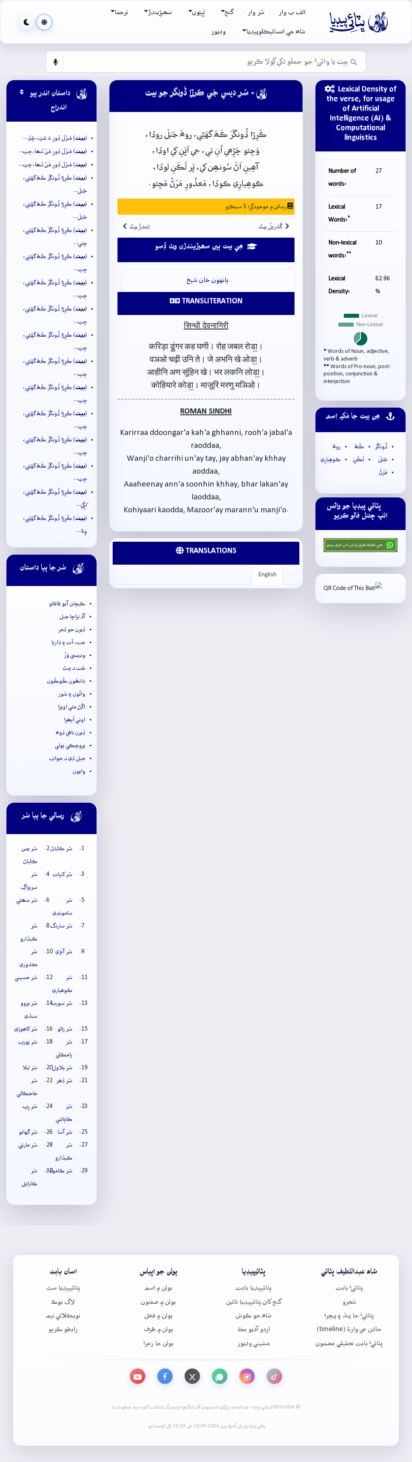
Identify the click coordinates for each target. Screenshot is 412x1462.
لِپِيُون (198, 12)
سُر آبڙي (64, 951)
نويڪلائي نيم (63, 1315)
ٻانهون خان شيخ (208, 280)
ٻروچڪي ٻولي (70, 745)
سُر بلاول (62, 1067)
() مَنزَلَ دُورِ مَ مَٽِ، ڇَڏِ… (55, 138)
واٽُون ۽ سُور (71, 694)
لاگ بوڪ (63, 1302)
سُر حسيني (26, 977)
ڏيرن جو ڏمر (71, 629)
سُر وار (256, 12)
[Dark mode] (26, 22)
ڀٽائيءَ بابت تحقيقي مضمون (349, 1343)
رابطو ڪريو (63, 1329)
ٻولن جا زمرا (158, 1343)
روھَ (337, 446)
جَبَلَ (382, 459)
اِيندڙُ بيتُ (140, 227)
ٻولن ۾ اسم (158, 1288)
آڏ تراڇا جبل (72, 616)
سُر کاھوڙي (25, 1029)
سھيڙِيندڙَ (160, 12)
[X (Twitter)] (192, 1376)
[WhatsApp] (220, 1376)
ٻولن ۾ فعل (158, 1315)
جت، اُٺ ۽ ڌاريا (68, 642)
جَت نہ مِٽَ (74, 668)
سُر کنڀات (62, 874)
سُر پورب (28, 1042)
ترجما (121, 12)
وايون (79, 771)
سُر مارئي (28, 1145)
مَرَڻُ (383, 472)
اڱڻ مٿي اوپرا (71, 707)
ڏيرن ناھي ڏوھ (70, 732)
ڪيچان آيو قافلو (67, 604)
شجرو (349, 1302)
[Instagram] (247, 1376)
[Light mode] (44, 22)
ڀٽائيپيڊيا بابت (254, 1288)
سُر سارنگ (61, 926)
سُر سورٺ (61, 1003)
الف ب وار (292, 12)
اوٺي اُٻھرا (74, 720)
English (267, 575)
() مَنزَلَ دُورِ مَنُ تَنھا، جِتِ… (53, 151)
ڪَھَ (359, 446)
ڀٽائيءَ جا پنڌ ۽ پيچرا (349, 1315)
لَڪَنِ (358, 459)
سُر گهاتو (28, 1132)
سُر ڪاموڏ (60, 1171)
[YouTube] (138, 1376)
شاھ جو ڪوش (254, 1315)
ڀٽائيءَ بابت (349, 1288)
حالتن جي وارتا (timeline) (349, 1329)
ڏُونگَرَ (381, 446)
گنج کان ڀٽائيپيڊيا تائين (254, 1302)
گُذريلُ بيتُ (270, 227)
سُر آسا (65, 1132)
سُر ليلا (30, 1067)
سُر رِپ (30, 1106)
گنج (229, 12)
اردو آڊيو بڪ (254, 1329)
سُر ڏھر (64, 1080)
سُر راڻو (65, 1029)
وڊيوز (218, 31)
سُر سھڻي (26, 900)
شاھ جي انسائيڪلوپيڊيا (275, 31)
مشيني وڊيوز (253, 1343)
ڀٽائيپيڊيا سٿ (63, 1288)
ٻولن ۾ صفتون (158, 1302)
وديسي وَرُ (74, 655)
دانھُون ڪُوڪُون (66, 681)
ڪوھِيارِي (331, 459)
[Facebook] (165, 1376)
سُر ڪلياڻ (61, 848)
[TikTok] (274, 1376)
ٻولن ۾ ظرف (158, 1329)
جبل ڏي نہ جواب (67, 758)
